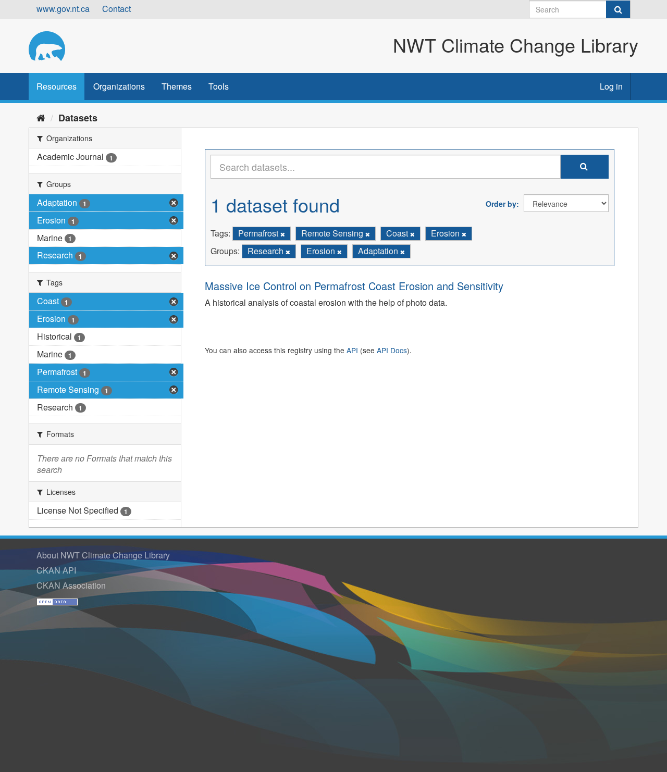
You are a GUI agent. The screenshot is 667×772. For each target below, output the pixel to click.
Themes (177, 86)
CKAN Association (71, 585)
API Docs (392, 350)
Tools (218, 86)
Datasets (77, 117)
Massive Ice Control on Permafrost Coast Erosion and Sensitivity (354, 285)
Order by (501, 203)
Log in (611, 86)
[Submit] (618, 9)
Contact (116, 9)
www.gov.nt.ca (63, 9)
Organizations (119, 86)
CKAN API (56, 570)
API (352, 350)
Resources (56, 86)
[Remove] (282, 234)
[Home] (40, 117)
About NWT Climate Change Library (103, 555)
